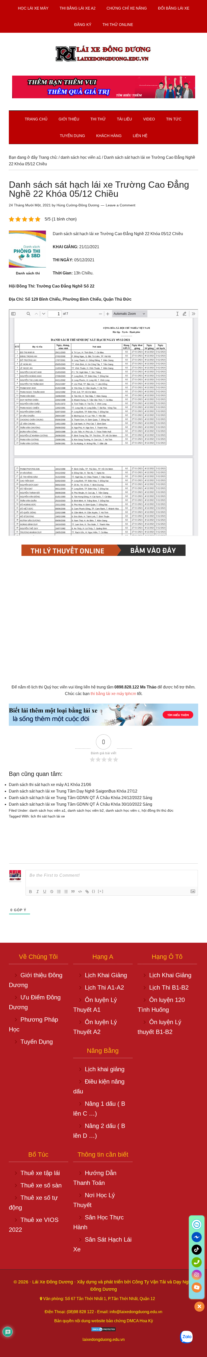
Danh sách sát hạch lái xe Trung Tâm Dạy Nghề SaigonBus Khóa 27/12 (73, 791)
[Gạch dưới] (44, 892)
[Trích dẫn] (72, 892)
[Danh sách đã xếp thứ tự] (58, 892)
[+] (101, 891)
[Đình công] (51, 892)
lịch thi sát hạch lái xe (48, 816)
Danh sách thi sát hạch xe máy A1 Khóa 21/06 (50, 784)
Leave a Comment (120, 205)
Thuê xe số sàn (41, 1185)
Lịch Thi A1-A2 (104, 987)
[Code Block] (80, 892)
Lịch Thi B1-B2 (169, 987)
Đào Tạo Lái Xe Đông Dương (103, 54)
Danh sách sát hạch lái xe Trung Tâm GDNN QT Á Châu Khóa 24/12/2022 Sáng (80, 798)
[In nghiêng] (37, 892)
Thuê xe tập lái (40, 1173)
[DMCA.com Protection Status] (103, 1330)
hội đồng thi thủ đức (157, 810)
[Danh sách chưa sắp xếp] (65, 892)
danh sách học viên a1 (48, 810)
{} (93, 891)
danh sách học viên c (123, 810)
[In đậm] (30, 892)
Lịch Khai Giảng (106, 975)
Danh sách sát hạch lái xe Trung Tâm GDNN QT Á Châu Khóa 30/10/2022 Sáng (80, 804)
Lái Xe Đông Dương (53, 1281)
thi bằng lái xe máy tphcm (113, 693)
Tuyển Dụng (36, 1041)
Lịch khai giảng (104, 1069)
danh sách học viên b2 (86, 810)
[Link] (87, 892)
